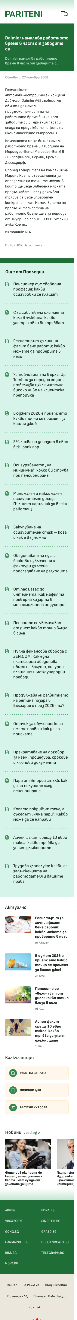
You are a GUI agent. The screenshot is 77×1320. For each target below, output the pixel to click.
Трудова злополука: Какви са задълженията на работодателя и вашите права (40, 873)
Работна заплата (33, 1073)
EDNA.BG (48, 1210)
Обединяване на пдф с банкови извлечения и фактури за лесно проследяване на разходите (40, 563)
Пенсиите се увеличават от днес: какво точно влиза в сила (40, 628)
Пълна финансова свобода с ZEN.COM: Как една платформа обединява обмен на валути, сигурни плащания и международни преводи (40, 664)
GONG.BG (12, 1232)
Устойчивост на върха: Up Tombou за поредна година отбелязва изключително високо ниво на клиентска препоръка (39, 385)
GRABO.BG (48, 1232)
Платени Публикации (50, 1296)
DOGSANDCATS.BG (55, 1242)
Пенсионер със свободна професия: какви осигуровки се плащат (37, 289)
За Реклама (31, 1285)
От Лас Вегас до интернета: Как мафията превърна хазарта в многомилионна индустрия (40, 597)
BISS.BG (11, 1253)
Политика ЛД (17, 1296)
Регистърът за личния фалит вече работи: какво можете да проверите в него (39, 348)
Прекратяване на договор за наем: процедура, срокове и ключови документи (40, 757)
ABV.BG (10, 1210)
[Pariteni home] (23, 14)
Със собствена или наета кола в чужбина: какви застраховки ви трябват (38, 317)
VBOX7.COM (13, 1221)
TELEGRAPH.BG (52, 1253)
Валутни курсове (33, 1107)
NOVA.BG (11, 1263)
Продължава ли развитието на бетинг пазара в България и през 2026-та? (40, 700)
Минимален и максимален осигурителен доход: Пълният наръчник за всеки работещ (40, 501)
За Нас (12, 1285)
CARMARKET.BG (16, 1242)
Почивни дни (30, 1090)
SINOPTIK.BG (50, 1221)
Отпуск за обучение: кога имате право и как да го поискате (38, 729)
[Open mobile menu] (65, 14)
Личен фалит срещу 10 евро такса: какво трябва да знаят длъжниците (40, 842)
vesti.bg (31, 1132)
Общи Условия (56, 1285)
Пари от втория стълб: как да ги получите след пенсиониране (40, 786)
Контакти (37, 1307)
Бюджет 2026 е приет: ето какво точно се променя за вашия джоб (40, 418)
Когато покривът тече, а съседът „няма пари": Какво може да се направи (40, 814)
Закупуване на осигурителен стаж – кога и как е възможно (40, 532)
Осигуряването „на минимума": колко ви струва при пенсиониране (40, 470)
